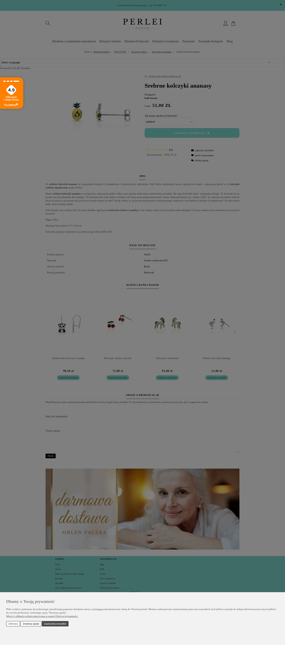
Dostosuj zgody (31, 623)
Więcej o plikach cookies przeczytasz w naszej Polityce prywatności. (42, 616)
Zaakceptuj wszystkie (55, 623)
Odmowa (13, 623)
